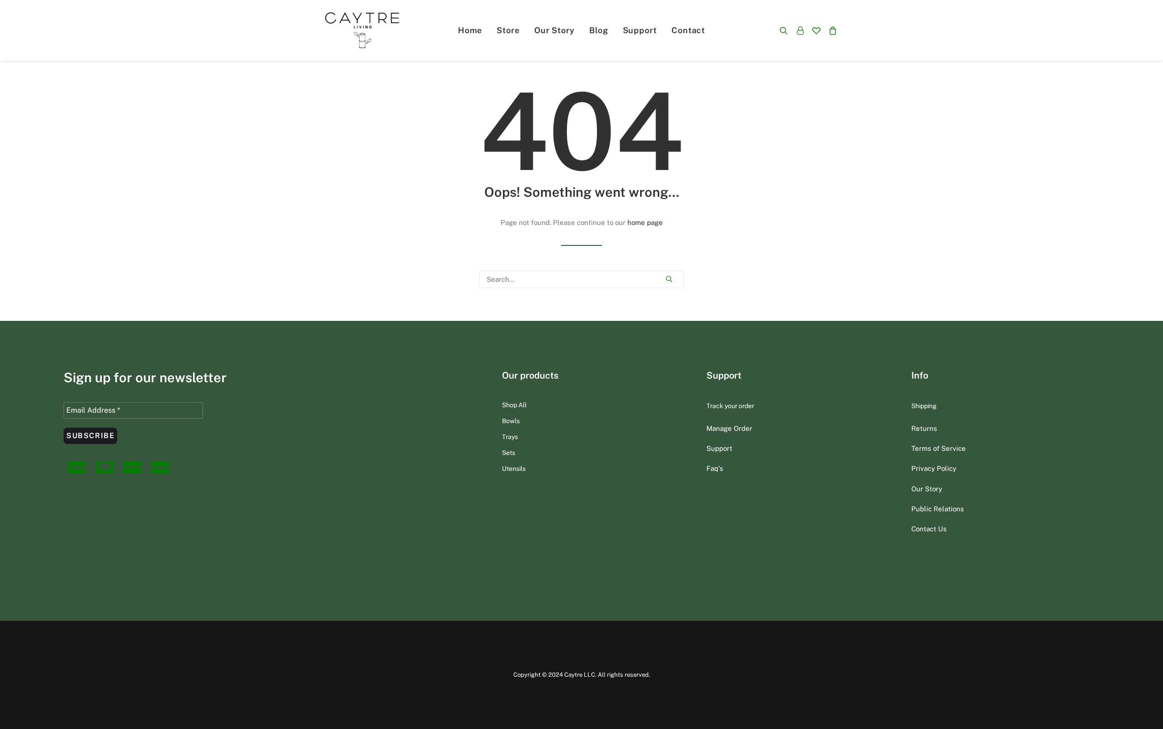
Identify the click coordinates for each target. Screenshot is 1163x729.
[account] (800, 30)
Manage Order (729, 428)
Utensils (514, 468)
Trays (510, 436)
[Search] (581, 279)
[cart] (831, 30)
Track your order (730, 405)
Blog (598, 30)
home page (645, 222)
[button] (786, 30)
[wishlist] (816, 30)
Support (640, 30)
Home (470, 30)
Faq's (714, 468)
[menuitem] (470, 30)
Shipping (924, 405)
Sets (508, 452)
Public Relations (937, 509)
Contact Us (929, 529)
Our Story (554, 30)
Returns (924, 428)
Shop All (514, 405)
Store (508, 30)
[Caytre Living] (362, 30)
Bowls (511, 420)
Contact (688, 30)
